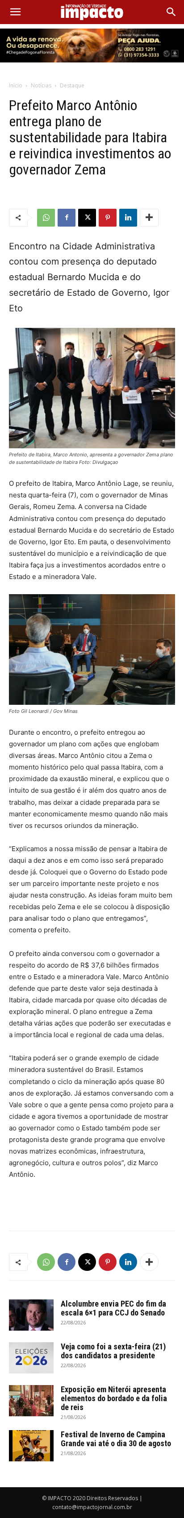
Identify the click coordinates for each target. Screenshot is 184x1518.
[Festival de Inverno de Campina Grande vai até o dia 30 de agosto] (31, 1445)
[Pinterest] (108, 218)
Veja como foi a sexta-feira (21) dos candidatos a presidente (113, 1351)
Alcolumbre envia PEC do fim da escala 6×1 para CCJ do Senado (113, 1308)
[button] (15, 12)
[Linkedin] (128, 218)
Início (15, 85)
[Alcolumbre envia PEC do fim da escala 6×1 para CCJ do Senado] (31, 1315)
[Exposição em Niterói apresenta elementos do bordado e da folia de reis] (31, 1400)
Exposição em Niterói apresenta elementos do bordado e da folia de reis (114, 1398)
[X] (87, 218)
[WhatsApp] (46, 218)
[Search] (171, 12)
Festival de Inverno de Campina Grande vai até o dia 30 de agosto (116, 1439)
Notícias (41, 85)
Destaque (72, 85)
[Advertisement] (92, 1203)
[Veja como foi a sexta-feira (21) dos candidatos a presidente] (31, 1357)
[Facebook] (66, 218)
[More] (149, 218)
